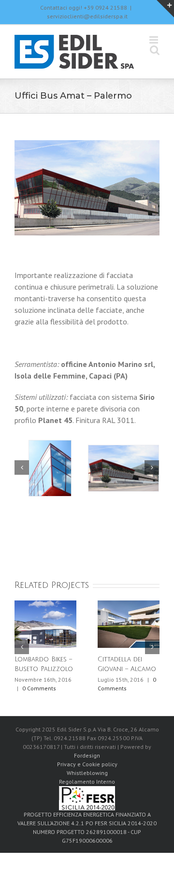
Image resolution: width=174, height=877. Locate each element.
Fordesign (87, 755)
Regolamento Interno (87, 781)
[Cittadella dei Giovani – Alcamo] (129, 623)
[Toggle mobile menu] (154, 40)
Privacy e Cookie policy (87, 764)
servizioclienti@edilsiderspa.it (87, 16)
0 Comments (39, 688)
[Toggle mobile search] (155, 50)
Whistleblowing (87, 772)
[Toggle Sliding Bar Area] (165, 8)
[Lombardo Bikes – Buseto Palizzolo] (45, 623)
